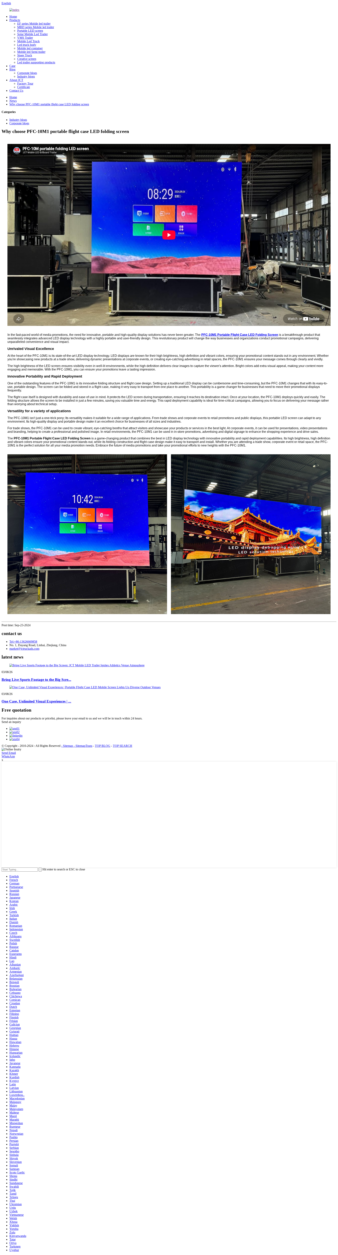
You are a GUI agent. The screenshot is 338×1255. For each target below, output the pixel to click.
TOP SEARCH (122, 745)
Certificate (23, 87)
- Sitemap (67, 745)
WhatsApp (8, 756)
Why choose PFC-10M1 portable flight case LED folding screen (49, 104)
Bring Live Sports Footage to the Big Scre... (36, 680)
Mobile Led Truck (28, 41)
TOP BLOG (102, 745)
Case (12, 66)
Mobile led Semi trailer (31, 51)
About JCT (16, 80)
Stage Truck (24, 55)
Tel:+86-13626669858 (23, 641)
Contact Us (16, 90)
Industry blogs (26, 76)
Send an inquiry (11, 722)
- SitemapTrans (83, 745)
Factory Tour (25, 83)
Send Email (9, 752)
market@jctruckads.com (24, 648)
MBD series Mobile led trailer (35, 27)
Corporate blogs (27, 73)
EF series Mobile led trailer (33, 23)
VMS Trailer (25, 37)
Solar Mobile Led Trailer (32, 34)
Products (14, 20)
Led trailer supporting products (36, 62)
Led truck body (26, 44)
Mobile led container (30, 48)
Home (13, 16)
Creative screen (26, 59)
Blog (12, 69)
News (13, 100)
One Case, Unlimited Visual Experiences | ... (36, 701)
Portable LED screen (30, 30)
